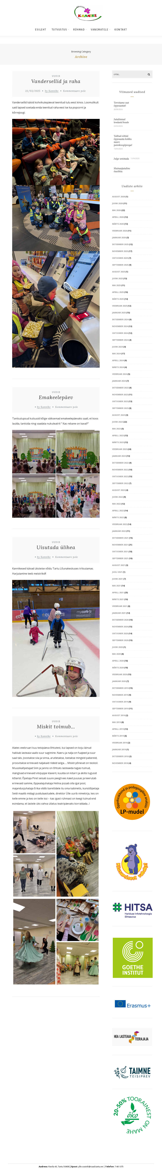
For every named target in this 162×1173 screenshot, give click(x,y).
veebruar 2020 (119, 674)
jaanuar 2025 (119, 312)
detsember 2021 (120, 538)
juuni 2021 (117, 579)
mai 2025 (116, 285)
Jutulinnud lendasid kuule (121, 121)
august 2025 (118, 271)
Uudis (56, 76)
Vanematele (99, 29)
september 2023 (120, 408)
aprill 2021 (118, 592)
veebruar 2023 (119, 449)
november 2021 (120, 544)
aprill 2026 (118, 217)
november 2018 (120, 763)
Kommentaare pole (74, 90)
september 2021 (120, 558)
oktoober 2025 (120, 258)
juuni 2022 (117, 497)
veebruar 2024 (119, 374)
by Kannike (52, 90)
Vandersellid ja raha (56, 81)
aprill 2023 (118, 435)
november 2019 (120, 695)
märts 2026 (118, 224)
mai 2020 (116, 654)
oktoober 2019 (120, 701)
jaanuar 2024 (119, 381)
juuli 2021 (117, 572)
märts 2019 (118, 736)
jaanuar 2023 (119, 456)
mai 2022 (116, 503)
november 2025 (120, 251)
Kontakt (120, 29)
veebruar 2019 (119, 742)
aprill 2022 (118, 510)
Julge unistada (121, 158)
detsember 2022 (120, 462)
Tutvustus (59, 29)
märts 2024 (118, 367)
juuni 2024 (117, 346)
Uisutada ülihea (56, 547)
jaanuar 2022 (119, 531)
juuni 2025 (117, 278)
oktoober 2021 (120, 551)
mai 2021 (116, 585)
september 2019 (120, 708)
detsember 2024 (120, 319)
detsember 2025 (120, 244)
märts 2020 (118, 667)
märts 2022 (118, 517)
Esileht (40, 29)
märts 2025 (118, 299)
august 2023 (118, 415)
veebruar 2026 (119, 230)
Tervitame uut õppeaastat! (121, 104)
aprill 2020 (118, 660)
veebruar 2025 (119, 305)
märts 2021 (118, 599)
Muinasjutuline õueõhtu (122, 170)
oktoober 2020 (120, 633)
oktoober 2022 (120, 476)
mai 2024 (116, 353)
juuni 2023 (117, 422)
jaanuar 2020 (119, 681)
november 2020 (120, 626)
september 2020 (120, 640)
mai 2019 (116, 722)
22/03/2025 (32, 90)
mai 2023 (116, 428)
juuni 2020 (117, 647)
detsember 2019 (120, 688)
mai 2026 (116, 210)
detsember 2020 (120, 619)
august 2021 (118, 565)
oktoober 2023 (120, 401)
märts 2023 (118, 442)
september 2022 (120, 483)
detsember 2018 (120, 756)
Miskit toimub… (56, 726)
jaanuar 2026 (119, 237)
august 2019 (118, 715)
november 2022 (120, 469)
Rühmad (79, 29)
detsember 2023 (120, 387)
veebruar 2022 (119, 524)
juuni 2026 (117, 203)
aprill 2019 (118, 729)
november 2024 (120, 326)
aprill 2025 (118, 292)
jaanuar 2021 (119, 613)
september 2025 (120, 265)
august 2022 (118, 490)
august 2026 (118, 196)
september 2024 (120, 340)
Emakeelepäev (56, 397)
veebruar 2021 (119, 606)
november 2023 (120, 394)
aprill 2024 (118, 360)
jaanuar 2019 (119, 749)
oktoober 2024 (120, 333)
